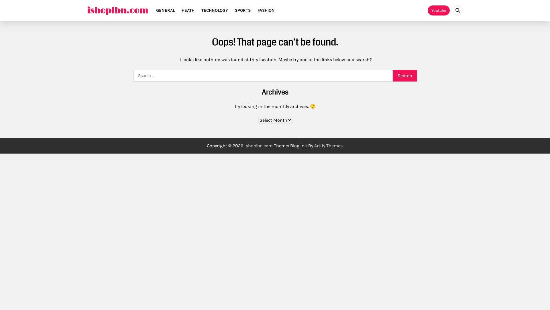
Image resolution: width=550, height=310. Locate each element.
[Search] (458, 10)
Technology (214, 10)
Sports (243, 10)
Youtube (438, 10)
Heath (188, 10)
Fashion (266, 10)
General (165, 10)
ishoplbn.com (117, 10)
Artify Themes (328, 145)
